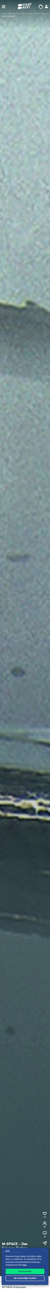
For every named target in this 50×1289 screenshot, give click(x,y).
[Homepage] (25, 6)
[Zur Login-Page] (46, 6)
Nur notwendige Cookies (25, 1278)
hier (25, 1265)
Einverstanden (25, 1272)
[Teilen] (44, 1243)
